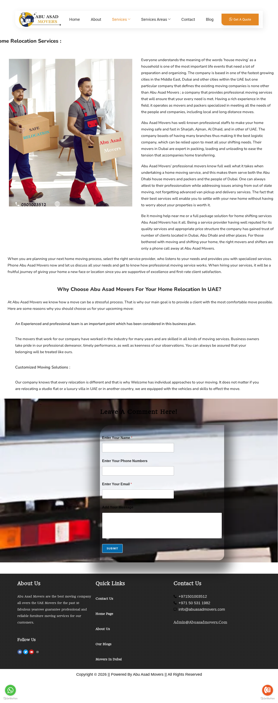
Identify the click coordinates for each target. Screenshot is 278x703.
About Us (103, 629)
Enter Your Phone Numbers (124, 461)
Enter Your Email (117, 484)
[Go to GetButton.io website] (10, 698)
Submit (112, 548)
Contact (188, 19)
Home (74, 19)
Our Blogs (103, 644)
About (96, 19)
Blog (209, 19)
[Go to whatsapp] (10, 690)
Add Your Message (117, 507)
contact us (104, 599)
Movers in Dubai (109, 659)
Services (119, 19)
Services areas (154, 19)
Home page (104, 614)
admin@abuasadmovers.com (200, 622)
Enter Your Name (117, 438)
